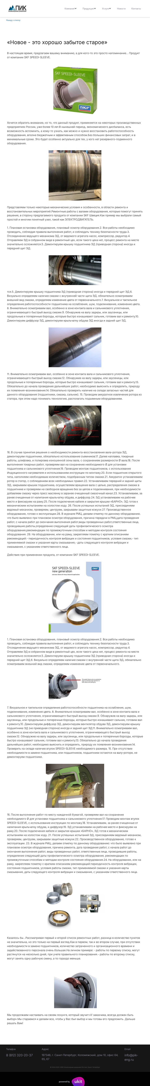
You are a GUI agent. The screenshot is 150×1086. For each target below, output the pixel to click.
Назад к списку (13, 20)
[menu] (88, 8)
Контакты (136, 8)
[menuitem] (71, 8)
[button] (71, 8)
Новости (121, 8)
